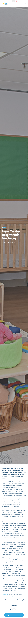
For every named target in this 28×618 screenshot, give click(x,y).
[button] (25, 4)
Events (3, 227)
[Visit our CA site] (14, 1)
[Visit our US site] (16, 1)
